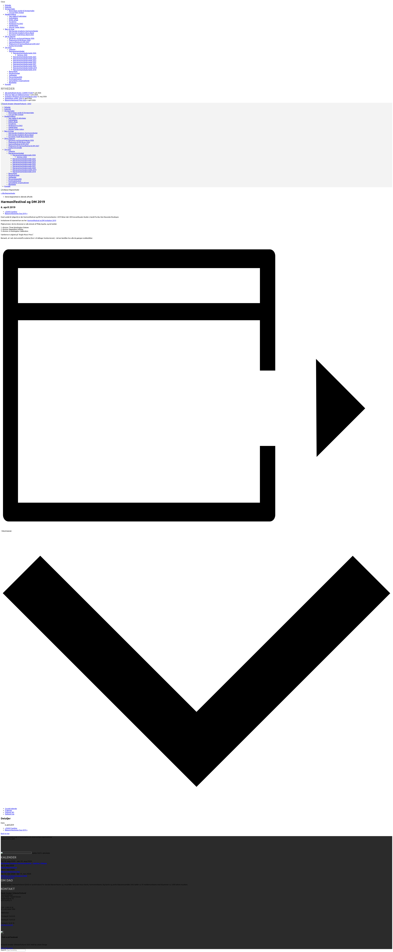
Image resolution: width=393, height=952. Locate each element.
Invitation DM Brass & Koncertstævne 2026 (21, 96)
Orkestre (12, 49)
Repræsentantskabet (16, 51)
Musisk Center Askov (16, 27)
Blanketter (13, 82)
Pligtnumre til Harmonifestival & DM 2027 (24, 44)
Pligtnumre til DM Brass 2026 (19, 40)
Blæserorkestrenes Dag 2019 (16, 213)
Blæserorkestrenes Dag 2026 (15, 100)
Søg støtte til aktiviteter (18, 16)
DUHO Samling (11, 212)
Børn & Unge (9, 29)
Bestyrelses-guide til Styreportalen (21, 11)
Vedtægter (13, 75)
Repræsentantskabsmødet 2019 (25, 68)
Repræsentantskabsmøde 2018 (24, 70)
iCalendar (8, 810)
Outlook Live (9, 814)
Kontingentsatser (15, 79)
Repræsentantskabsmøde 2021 (24, 64)
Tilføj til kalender (6, 531)
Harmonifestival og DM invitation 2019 (41, 220)
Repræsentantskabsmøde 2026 (24, 53)
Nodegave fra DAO (16, 24)
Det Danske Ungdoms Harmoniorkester (23, 31)
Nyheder (8, 5)
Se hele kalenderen (7, 878)
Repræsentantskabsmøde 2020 (24, 66)
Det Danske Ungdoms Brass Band (21, 33)
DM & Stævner (10, 36)
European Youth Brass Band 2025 (21, 35)
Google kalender (11, 809)
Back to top (5, 833)
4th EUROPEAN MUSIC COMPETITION (19, 93)
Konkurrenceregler (16, 46)
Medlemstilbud (10, 14)
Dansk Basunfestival (9, 867)
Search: (4, 950)
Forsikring (12, 22)
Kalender (8, 7)
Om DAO (8, 47)
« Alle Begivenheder (8, 193)
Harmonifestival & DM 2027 (19, 42)
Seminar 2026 (22, 55)
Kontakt (8, 84)
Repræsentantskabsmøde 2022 (24, 62)
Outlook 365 (9, 812)
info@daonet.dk (7, 925)
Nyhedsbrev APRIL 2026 (13, 98)
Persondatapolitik (15, 77)
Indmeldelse (13, 18)
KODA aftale (13, 20)
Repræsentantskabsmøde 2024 (24, 59)
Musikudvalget (14, 73)
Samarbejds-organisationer (19, 81)
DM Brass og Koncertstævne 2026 (21, 38)
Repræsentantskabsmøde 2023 (24, 60)
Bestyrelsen (13, 71)
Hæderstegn (13, 25)
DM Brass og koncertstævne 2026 (14, 876)
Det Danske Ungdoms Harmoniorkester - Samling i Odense (24, 863)
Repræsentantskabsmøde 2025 (24, 57)
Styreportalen (10, 9)
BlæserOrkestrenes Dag (10, 872)
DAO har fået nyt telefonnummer (17, 95)
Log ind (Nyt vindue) (16, 13)
